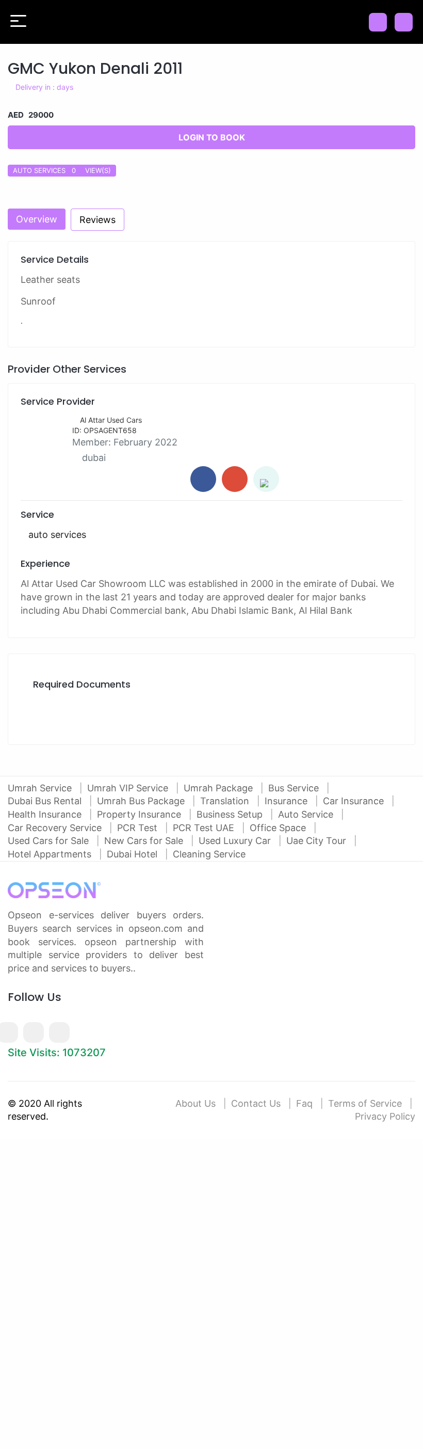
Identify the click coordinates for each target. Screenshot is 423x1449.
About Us (195, 1103)
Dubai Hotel (133, 854)
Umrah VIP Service (129, 788)
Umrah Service (41, 788)
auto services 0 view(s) (62, 170)
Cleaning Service (209, 854)
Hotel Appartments (51, 854)
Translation (226, 800)
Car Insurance (354, 800)
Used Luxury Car (236, 840)
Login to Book (211, 137)
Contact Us (256, 1103)
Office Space (279, 827)
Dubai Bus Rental (46, 800)
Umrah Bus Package (142, 800)
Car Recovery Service (56, 827)
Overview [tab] (36, 219)
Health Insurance (46, 814)
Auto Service (307, 814)
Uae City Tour (317, 840)
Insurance (287, 800)
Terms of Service (365, 1103)
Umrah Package (219, 788)
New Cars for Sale (145, 840)
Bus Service (294, 788)
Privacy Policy (385, 1116)
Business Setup (231, 814)
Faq (304, 1103)
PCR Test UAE (205, 827)
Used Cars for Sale (49, 840)
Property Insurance (140, 814)
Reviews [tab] (97, 219)
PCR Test (138, 827)
